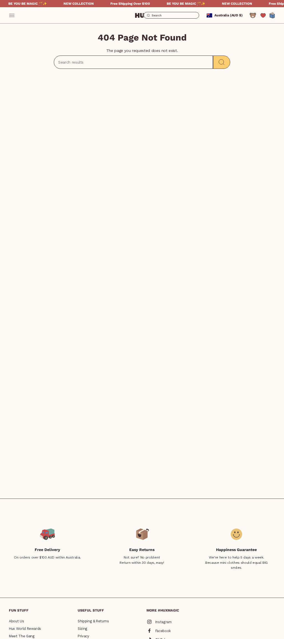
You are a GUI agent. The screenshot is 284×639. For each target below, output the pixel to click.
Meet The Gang (21, 636)
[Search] (221, 62)
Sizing (82, 629)
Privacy (83, 636)
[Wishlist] (263, 15)
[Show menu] (11, 15)
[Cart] (272, 15)
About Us (16, 621)
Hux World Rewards (25, 629)
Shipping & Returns (93, 621)
